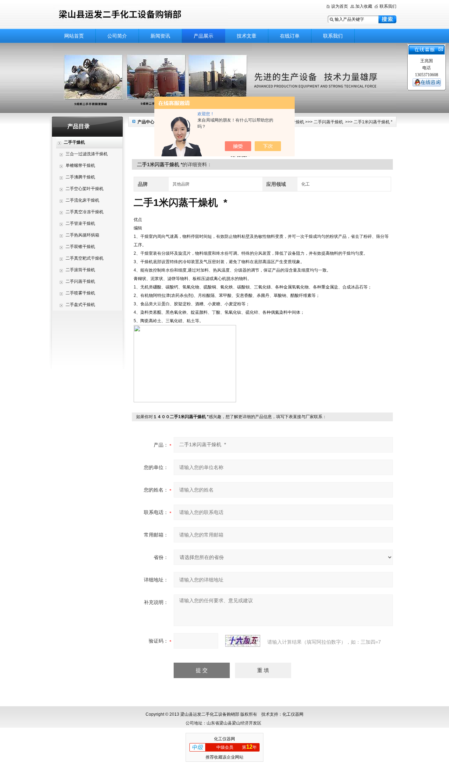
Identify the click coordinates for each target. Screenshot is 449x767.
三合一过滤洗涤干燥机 (87, 153)
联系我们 (388, 6)
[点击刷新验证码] (242, 641)
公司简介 (117, 36)
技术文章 (246, 36)
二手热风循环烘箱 (82, 235)
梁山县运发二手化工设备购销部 (140, 15)
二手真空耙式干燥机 (84, 258)
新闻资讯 (160, 36)
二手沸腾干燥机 (80, 177)
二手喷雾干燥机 (80, 293)
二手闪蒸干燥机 (80, 281)
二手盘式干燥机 (80, 304)
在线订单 (290, 36)
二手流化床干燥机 (82, 200)
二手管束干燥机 (80, 223)
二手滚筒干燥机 (80, 269)
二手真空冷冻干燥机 (84, 211)
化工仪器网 (224, 738)
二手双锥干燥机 (80, 246)
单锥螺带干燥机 (80, 165)
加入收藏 (363, 6)
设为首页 (339, 6)
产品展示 (203, 36)
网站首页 (74, 36)
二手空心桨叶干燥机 (84, 188)
